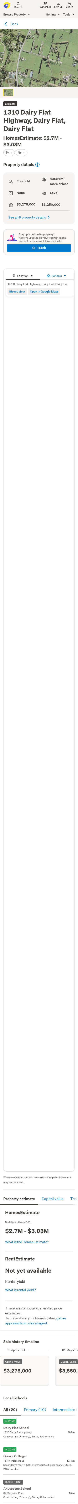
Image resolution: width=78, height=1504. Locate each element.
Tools (67, 14)
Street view (17, 291)
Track (41, 248)
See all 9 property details (27, 217)
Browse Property (14, 14)
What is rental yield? (20, 1290)
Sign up (58, 6)
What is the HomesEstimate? (27, 1242)
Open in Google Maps (44, 291)
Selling (51, 14)
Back (14, 24)
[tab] (23, 275)
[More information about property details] (37, 164)
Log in (69, 6)
